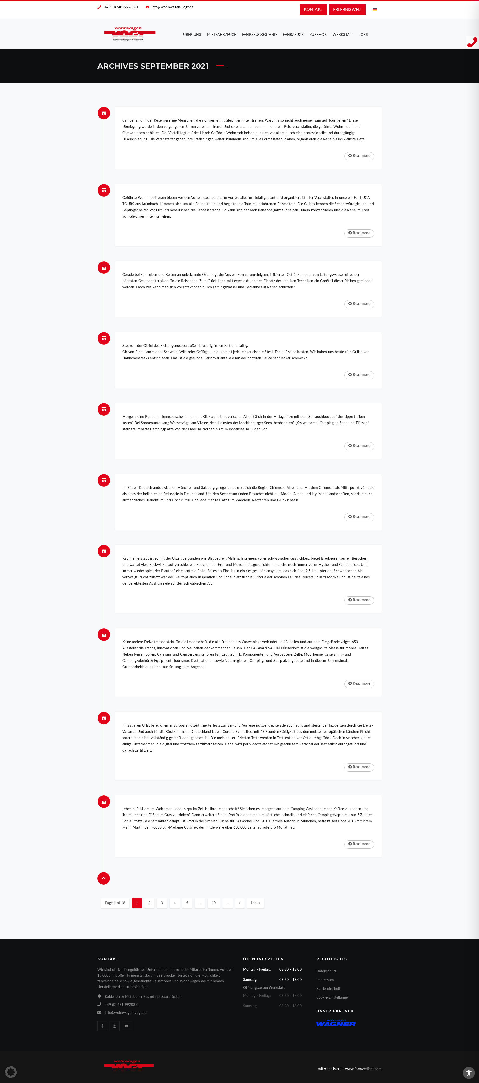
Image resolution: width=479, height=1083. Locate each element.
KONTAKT (313, 9)
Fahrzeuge (293, 35)
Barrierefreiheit (328, 989)
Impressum (325, 980)
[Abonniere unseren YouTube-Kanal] (127, 1026)
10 (214, 903)
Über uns (192, 35)
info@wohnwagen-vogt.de (172, 7)
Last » (255, 903)
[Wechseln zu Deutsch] (375, 9)
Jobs (363, 35)
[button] (11, 1072)
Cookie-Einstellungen (333, 997)
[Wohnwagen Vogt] (130, 33)
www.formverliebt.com (363, 1069)
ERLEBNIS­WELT (347, 10)
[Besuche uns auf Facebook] (102, 1026)
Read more (361, 156)
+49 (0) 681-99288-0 (121, 7)
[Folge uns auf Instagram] (115, 1026)
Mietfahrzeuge (221, 35)
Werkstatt (343, 35)
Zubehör (318, 35)
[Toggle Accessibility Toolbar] (468, 1072)
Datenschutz (326, 971)
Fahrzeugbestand (259, 35)
